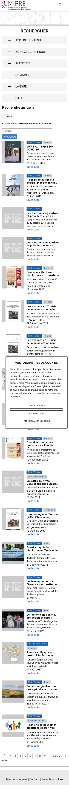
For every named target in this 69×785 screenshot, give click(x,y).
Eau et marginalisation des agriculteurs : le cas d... (42, 689)
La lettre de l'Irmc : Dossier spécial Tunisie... (42, 482)
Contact (34, 779)
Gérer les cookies (52, 779)
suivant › (57, 756)
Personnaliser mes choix (37, 421)
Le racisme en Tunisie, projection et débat (41, 616)
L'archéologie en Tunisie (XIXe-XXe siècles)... (42, 516)
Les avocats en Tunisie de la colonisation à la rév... (41, 309)
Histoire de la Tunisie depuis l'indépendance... (42, 181)
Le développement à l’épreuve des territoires (42, 583)
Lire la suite (33, 166)
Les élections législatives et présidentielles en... (43, 215)
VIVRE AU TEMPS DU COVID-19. (40, 148)
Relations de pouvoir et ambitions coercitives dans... (41, 727)
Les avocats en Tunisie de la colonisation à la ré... (41, 343)
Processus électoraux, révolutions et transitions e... (43, 275)
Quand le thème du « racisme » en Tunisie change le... (40, 445)
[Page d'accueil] (16, 9)
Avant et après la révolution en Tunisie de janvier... (42, 550)
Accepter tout (37, 406)
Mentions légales (16, 779)
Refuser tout (37, 413)
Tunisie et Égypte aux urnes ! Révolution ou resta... (41, 655)
